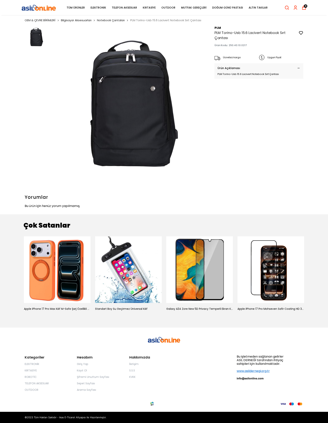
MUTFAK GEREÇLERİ (194, 7)
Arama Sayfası (86, 390)
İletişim (134, 364)
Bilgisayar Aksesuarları (76, 20)
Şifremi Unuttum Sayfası (93, 377)
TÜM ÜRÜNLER (76, 7)
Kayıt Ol (82, 370)
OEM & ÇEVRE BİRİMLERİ (40, 20)
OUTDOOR (168, 7)
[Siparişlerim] (295, 7)
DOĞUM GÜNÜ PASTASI (227, 7)
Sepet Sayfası (86, 383)
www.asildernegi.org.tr (253, 371)
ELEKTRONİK (98, 7)
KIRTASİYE (149, 7)
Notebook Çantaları (111, 20)
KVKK (132, 377)
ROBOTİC (31, 377)
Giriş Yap (82, 364)
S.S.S (132, 370)
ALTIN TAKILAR (258, 7)
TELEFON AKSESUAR (124, 7)
